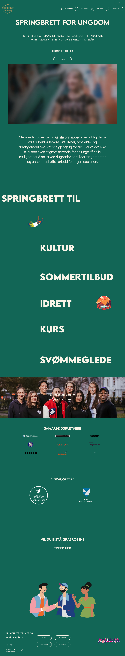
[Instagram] (11, 645)
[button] (114, 122)
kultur (57, 247)
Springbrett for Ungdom (19, 633)
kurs (52, 328)
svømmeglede (75, 359)
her (69, 399)
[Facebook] (7, 645)
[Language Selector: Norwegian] (120, 2)
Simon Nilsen (12, 651)
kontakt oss (61, 399)
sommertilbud (76, 276)
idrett (56, 303)
